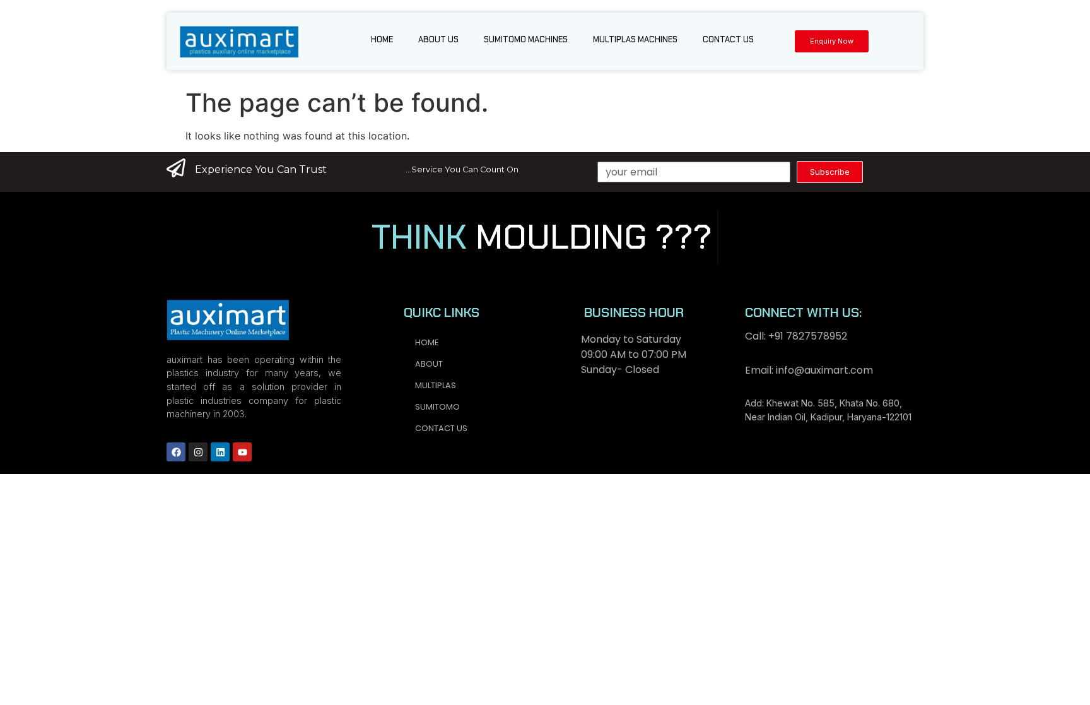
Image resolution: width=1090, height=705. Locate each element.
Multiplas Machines (635, 39)
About (429, 363)
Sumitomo (437, 406)
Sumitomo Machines (526, 39)
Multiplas (435, 385)
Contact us (728, 39)
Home (382, 39)
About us (438, 39)
